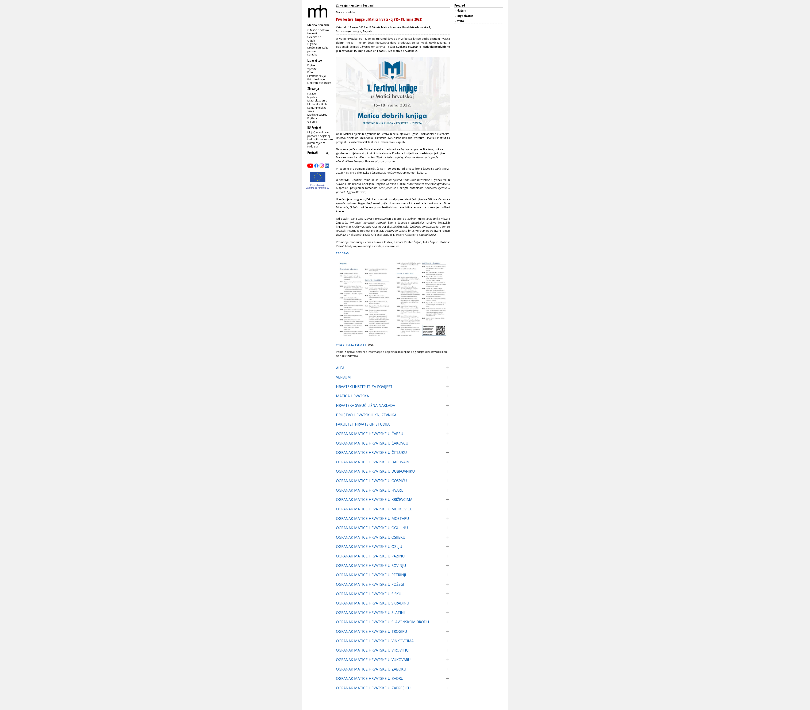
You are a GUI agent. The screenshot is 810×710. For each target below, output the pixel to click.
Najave (311, 93)
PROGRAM (342, 253)
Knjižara (312, 118)
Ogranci (312, 44)
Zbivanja (342, 5)
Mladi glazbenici (317, 100)
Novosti (312, 33)
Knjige (311, 65)
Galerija (312, 121)
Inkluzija (312, 146)
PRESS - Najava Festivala (351, 344)
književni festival (362, 5)
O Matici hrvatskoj (318, 30)
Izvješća (312, 97)
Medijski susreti (317, 114)
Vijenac (311, 69)
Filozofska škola (317, 104)
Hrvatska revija (316, 76)
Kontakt (312, 54)
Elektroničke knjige (319, 83)
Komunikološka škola (317, 109)
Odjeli (311, 40)
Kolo (310, 72)
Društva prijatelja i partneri (318, 49)
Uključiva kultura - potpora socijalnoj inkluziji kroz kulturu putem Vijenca (320, 137)
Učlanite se (314, 37)
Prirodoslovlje (316, 79)
